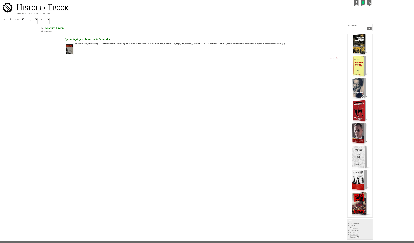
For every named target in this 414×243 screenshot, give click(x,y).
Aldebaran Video (355, 237)
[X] (369, 5)
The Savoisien (354, 235)
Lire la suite (334, 58)
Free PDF (352, 226)
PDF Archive (354, 228)
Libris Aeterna (354, 223)
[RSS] (356, 5)
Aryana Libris (354, 232)
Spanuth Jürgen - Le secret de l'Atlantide (88, 39)
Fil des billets (48, 31)
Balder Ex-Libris (355, 230)
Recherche (352, 25)
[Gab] (363, 5)
